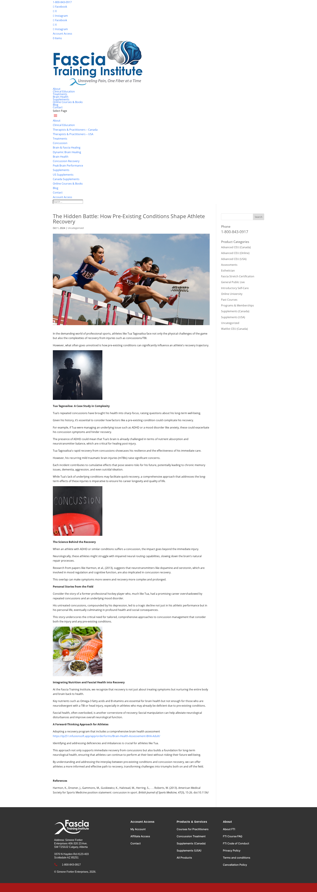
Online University (231, 294)
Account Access (62, 33)
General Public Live (233, 282)
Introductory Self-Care (235, 288)
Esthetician (228, 270)
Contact (58, 107)
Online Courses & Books (68, 102)
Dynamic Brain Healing (67, 152)
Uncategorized (230, 323)
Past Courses (229, 299)
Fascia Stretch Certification (237, 276)
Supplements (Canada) (235, 311)
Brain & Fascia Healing (66, 147)
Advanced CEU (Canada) (236, 247)
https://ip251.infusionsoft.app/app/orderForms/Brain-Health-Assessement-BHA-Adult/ (106, 736)
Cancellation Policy (235, 864)
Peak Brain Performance (68, 165)
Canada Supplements (66, 179)
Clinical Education (64, 91)
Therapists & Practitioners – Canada (75, 129)
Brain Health (60, 97)
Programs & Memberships (237, 305)
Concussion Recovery (66, 161)
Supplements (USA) (233, 317)
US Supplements (63, 174)
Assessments (229, 265)
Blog (55, 104)
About (56, 89)
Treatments (60, 94)
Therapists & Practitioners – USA (73, 134)
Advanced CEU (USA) (234, 259)
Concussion (60, 143)
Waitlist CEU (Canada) (234, 329)
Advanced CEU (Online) (235, 253)
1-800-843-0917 (62, 2)
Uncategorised (76, 228)
